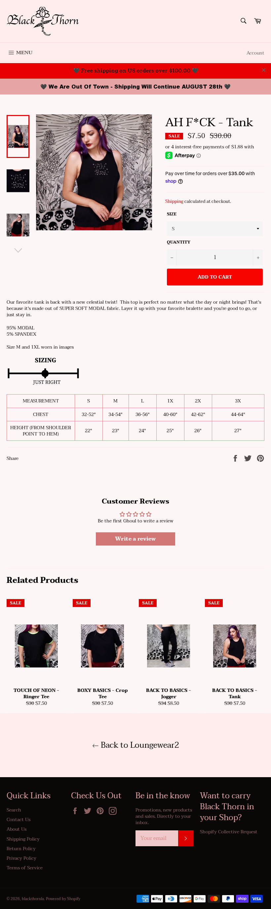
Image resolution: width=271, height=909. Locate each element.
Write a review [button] (135, 539)
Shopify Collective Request (228, 832)
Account (255, 53)
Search (14, 810)
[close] (264, 70)
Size (171, 214)
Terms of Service (25, 868)
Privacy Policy (21, 858)
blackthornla (33, 899)
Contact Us (18, 819)
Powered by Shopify (63, 899)
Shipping (174, 201)
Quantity (178, 242)
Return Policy (21, 848)
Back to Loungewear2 (139, 745)
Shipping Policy (23, 839)
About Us (16, 829)
